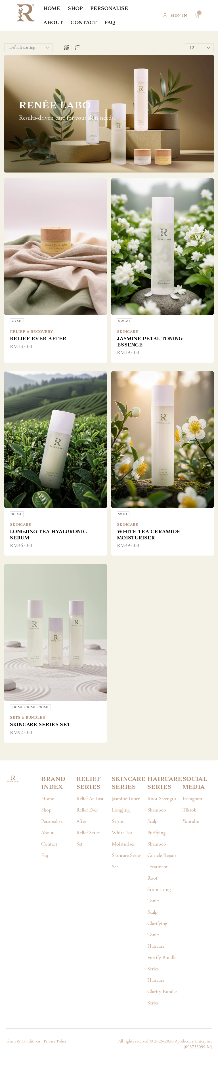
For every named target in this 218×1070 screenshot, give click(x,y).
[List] (77, 47)
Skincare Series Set (40, 724)
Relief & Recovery (31, 331)
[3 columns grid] (66, 47)
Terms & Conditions (23, 1041)
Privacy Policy (55, 1041)
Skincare (127, 331)
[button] (175, 15)
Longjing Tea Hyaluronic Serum (48, 534)
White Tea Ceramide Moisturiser (149, 534)
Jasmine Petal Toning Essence (150, 341)
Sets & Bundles (27, 717)
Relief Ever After (38, 338)
